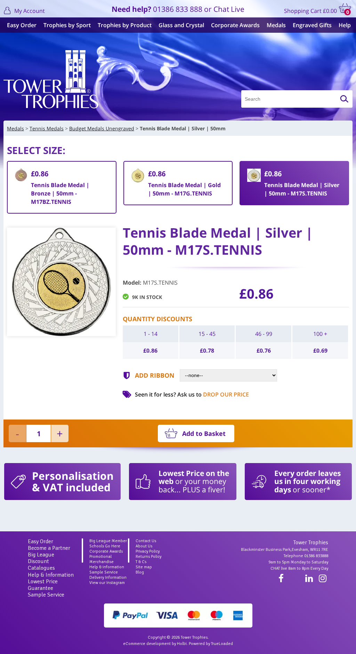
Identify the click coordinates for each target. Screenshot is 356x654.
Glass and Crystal (181, 25)
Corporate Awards (235, 25)
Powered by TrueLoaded (211, 643)
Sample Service (46, 594)
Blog (140, 572)
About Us (144, 546)
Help (345, 25)
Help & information (106, 567)
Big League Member (108, 541)
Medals (276, 25)
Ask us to (213, 394)
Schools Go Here (104, 546)
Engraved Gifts (312, 25)
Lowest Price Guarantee (43, 585)
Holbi (182, 643)
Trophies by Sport (67, 25)
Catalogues (41, 567)
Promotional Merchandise (101, 559)
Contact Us (146, 541)
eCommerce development (147, 643)
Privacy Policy (148, 551)
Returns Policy (148, 556)
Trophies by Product (125, 25)
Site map (144, 567)
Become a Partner (49, 548)
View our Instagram (107, 582)
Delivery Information (108, 577)
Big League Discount (41, 558)
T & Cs (141, 561)
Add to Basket (204, 433)
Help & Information (51, 574)
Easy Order (22, 25)
